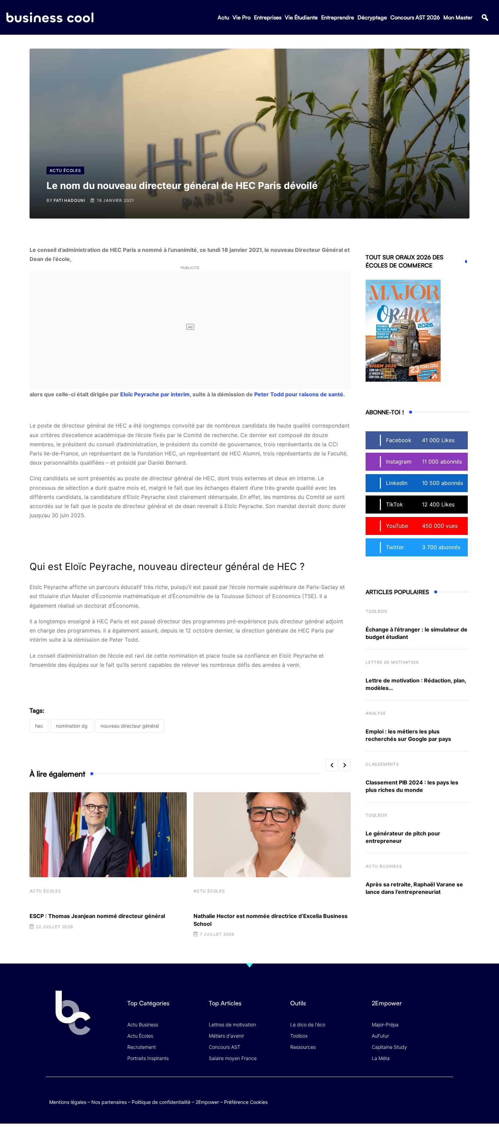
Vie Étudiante (301, 17)
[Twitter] (393, 1094)
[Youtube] (420, 1094)
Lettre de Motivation (392, 662)
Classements (382, 764)
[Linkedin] (446, 1100)
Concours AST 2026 (415, 17)
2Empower (207, 1102)
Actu (223, 17)
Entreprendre (337, 17)
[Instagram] (446, 1094)
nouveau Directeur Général (129, 726)
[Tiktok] (433, 1094)
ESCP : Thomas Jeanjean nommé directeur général (97, 916)
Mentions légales (67, 1102)
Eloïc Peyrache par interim (155, 394)
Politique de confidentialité (161, 1102)
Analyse (376, 713)
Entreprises (267, 17)
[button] (485, 17)
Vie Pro (242, 17)
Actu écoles (45, 891)
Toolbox (376, 611)
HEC (39, 726)
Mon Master (458, 17)
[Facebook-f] (406, 1094)
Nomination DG (72, 726)
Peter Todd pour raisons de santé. (299, 394)
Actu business (384, 866)
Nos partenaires (109, 1102)
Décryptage (372, 17)
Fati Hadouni (69, 200)
